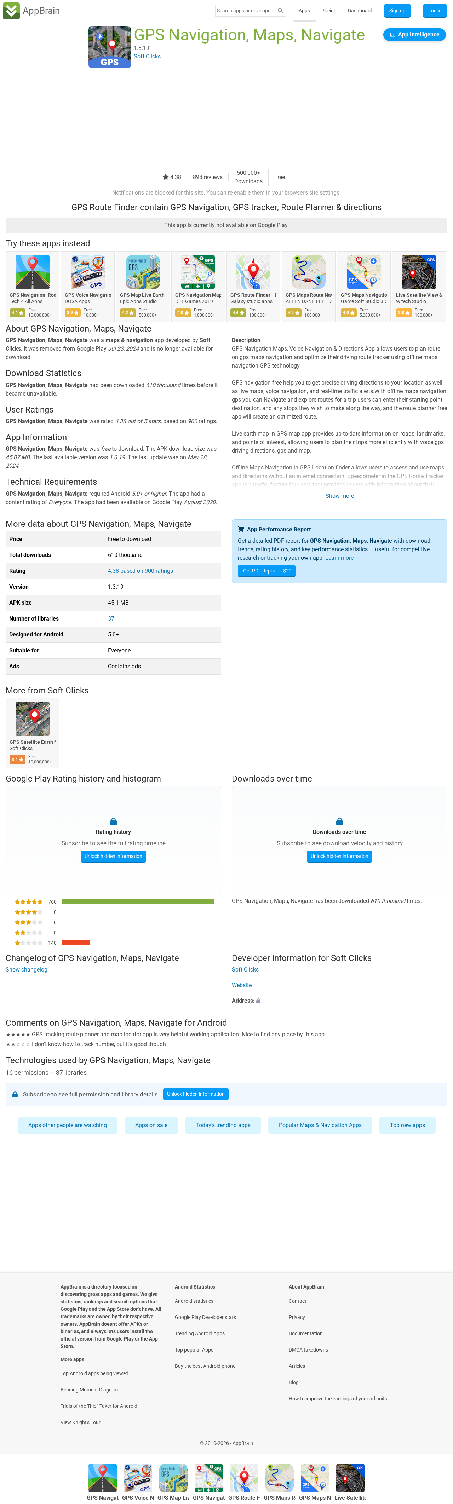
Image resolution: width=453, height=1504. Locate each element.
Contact (297, 1301)
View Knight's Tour (81, 1422)
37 (111, 618)
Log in (435, 10)
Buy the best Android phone (205, 1366)
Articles (297, 1366)
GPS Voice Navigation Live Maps (88, 295)
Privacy (297, 1317)
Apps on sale (151, 1125)
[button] (339, 1001)
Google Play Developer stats (205, 1317)
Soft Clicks (68, 691)
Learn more (339, 557)
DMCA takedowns (308, 1350)
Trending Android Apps (200, 1333)
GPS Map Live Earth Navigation (143, 295)
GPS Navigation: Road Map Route (33, 295)
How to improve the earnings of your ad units (338, 1398)
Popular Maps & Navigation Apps (320, 1125)
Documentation (306, 1333)
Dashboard (360, 10)
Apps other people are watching (67, 1125)
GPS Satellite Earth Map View (33, 742)
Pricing (329, 10)
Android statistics (194, 1301)
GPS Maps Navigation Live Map (364, 295)
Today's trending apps (223, 1125)
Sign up (397, 10)
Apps (304, 10)
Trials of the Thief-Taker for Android (99, 1406)
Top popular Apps (194, 1350)
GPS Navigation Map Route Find (198, 295)
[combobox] (245, 10)
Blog (294, 1382)
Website (242, 985)
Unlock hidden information (113, 856)
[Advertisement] (218, 119)
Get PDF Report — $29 (267, 571)
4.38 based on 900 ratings (140, 570)
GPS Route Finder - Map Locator (253, 295)
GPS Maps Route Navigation (309, 295)
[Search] (280, 10)
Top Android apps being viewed (94, 1373)
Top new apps (407, 1125)
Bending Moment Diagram (89, 1390)
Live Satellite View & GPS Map (419, 295)
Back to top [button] (435, 1439)
